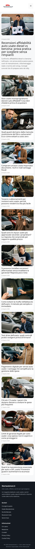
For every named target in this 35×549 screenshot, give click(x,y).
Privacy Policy (6, 535)
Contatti (4, 532)
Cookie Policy (6, 538)
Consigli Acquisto (7, 506)
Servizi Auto (5, 518)
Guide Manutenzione (8, 509)
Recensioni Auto (6, 515)
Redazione (5, 529)
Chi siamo (5, 526)
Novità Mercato (6, 512)
